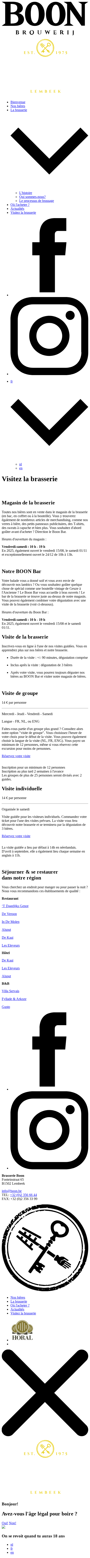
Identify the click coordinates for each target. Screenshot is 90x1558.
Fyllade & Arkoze (14, 999)
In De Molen (10, 922)
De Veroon (9, 914)
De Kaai (7, 937)
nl (20, 464)
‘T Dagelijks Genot (15, 906)
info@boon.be (12, 1191)
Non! (12, 1523)
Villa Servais (10, 991)
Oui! (5, 1523)
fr (11, 1548)
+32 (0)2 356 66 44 (23, 1195)
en (20, 468)
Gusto (6, 1007)
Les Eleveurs (11, 945)
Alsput (6, 929)
